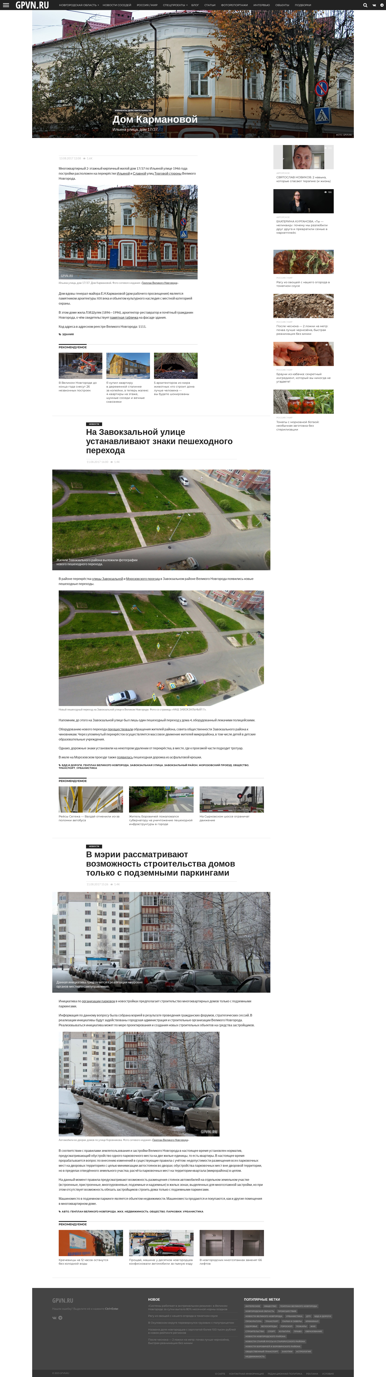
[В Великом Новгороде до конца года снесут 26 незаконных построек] (80, 378)
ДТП (308, 1316)
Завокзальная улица (146, 765)
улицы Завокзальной (107, 579)
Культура (284, 1331)
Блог (195, 5)
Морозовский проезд (215, 765)
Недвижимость (136, 1211)
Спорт (271, 1331)
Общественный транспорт (261, 1351)
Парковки (174, 1211)
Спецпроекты (174, 5)
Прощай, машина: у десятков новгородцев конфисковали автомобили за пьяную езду (161, 1262)
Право (298, 1331)
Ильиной (123, 173)
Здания (68, 334)
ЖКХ (120, 1211)
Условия (328, 1373)
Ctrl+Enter (111, 1308)
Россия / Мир (147, 5)
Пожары (301, 1326)
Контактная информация (246, 1373)
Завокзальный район (181, 765)
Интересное (252, 1306)
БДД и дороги (72, 765)
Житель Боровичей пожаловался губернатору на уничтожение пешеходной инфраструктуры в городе (161, 820)
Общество (240, 765)
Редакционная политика (285, 1373)
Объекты (282, 5)
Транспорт (67, 767)
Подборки (303, 5)
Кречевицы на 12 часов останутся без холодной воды (83, 1262)
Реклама (312, 1373)
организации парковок (98, 1001)
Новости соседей (117, 5)
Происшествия (287, 1311)
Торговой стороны (168, 173)
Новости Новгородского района (265, 1336)
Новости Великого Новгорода (263, 1316)
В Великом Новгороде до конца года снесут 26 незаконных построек (78, 386)
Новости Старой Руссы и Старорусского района (275, 1341)
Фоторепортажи (234, 5)
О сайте (220, 1373)
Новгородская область (77, 5)
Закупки (287, 1351)
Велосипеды (269, 1326)
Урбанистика (86, 767)
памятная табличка (124, 317)
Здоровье (251, 1326)
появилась (125, 757)
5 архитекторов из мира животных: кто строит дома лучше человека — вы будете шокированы (174, 388)
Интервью (262, 5)
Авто (65, 1211)
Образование (313, 1331)
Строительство (254, 1331)
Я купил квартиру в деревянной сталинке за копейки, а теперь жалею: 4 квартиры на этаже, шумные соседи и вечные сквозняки (127, 392)
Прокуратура (253, 1321)
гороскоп (286, 1326)
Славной (139, 173)
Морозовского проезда (143, 579)
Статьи (210, 5)
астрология (303, 1351)
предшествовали (120, 729)
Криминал (312, 1321)
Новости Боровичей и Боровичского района (272, 1346)
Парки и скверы (292, 1321)
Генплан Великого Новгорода (159, 282)
